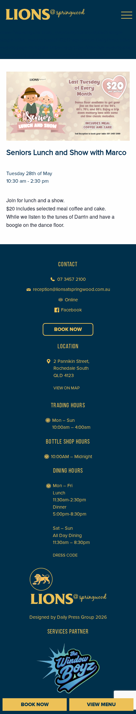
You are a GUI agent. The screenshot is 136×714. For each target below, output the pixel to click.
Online (71, 300)
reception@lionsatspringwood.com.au (71, 289)
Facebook (71, 310)
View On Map (66, 388)
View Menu (101, 704)
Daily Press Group (75, 617)
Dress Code (65, 555)
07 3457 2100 (71, 279)
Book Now (68, 329)
